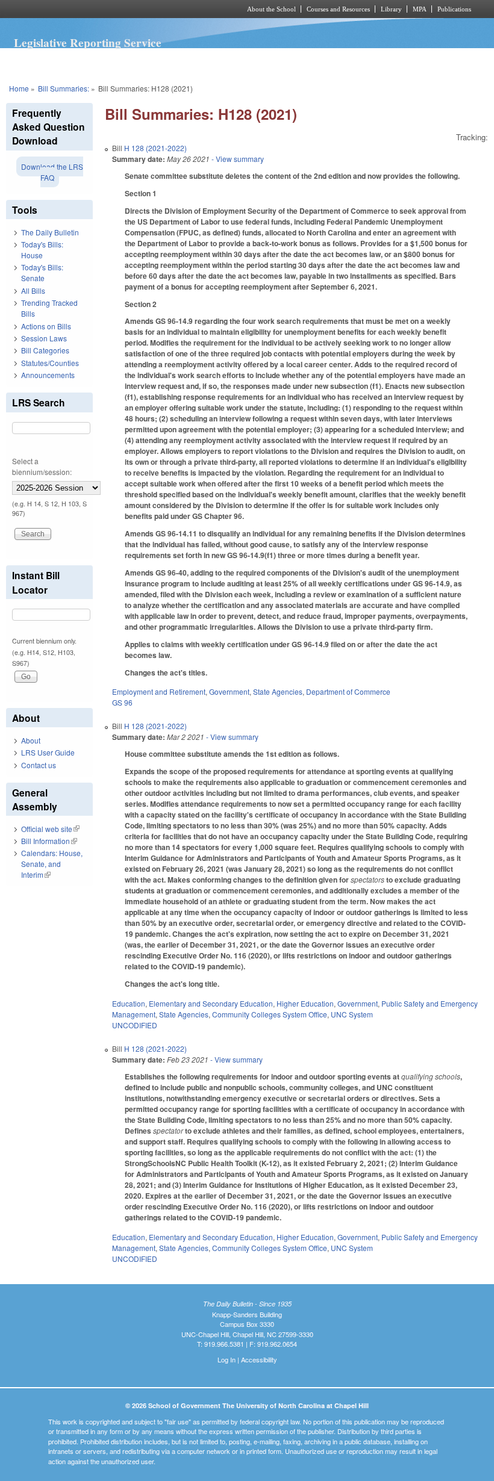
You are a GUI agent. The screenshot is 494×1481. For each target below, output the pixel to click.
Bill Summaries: (63, 88)
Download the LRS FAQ (52, 171)
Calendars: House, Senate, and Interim (52, 864)
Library (391, 9)
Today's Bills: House (42, 249)
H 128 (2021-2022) (155, 148)
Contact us (38, 765)
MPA (420, 9)
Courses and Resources (338, 9)
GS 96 (122, 702)
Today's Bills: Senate (42, 272)
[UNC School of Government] (108, 9)
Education (128, 1003)
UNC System (352, 1014)
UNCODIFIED (134, 1025)
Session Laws (44, 338)
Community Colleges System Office (269, 1014)
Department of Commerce (348, 691)
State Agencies (277, 691)
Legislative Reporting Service (87, 42)
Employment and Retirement (158, 691)
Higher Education (305, 1003)
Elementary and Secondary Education (211, 1003)
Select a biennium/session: (42, 466)
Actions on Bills (46, 326)
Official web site (50, 829)
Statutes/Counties (50, 363)
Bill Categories (45, 350)
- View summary (237, 159)
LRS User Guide (48, 752)
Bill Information (49, 841)
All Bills (33, 290)
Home (19, 88)
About (30, 740)
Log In (226, 1359)
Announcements (48, 375)
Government (229, 691)
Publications (454, 9)
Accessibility (259, 1359)
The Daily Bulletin (50, 232)
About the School (271, 9)
